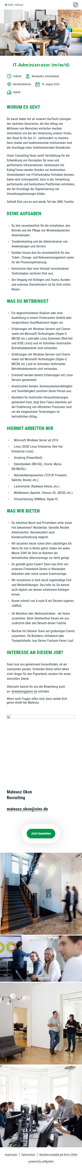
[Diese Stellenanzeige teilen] (75, 5)
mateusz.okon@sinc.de (27, 809)
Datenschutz (28, 1154)
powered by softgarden (41, 1161)
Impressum (11, 1154)
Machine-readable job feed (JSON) (58, 1154)
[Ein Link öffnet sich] (14, 5)
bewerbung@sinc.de (24, 691)
